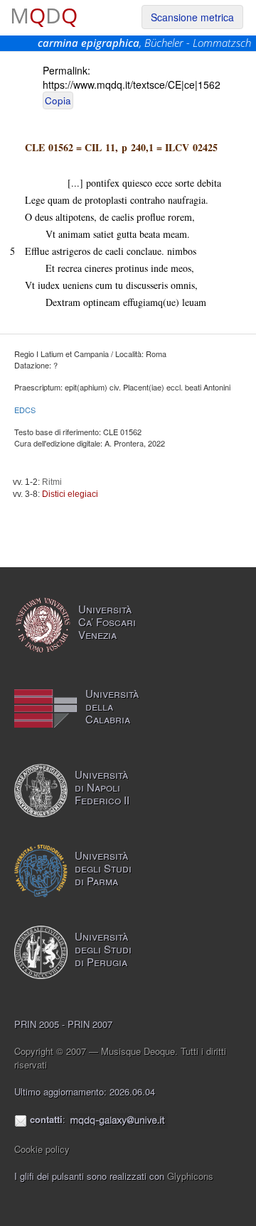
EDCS (25, 409)
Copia (58, 100)
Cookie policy (42, 1149)
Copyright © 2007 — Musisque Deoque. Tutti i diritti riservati (120, 1057)
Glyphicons (190, 1176)
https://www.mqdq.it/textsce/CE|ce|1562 (131, 84)
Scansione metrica (192, 17)
